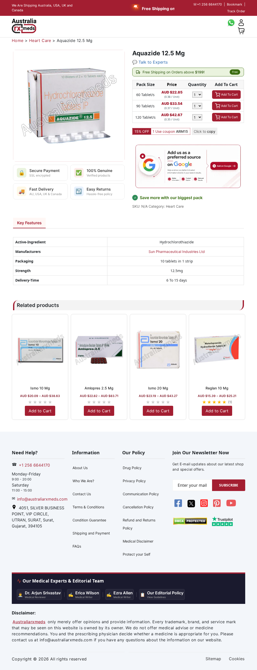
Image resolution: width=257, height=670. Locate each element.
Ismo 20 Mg (158, 388)
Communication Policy (141, 494)
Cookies (236, 658)
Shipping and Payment (91, 533)
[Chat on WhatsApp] (231, 22)
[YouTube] (231, 506)
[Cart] (241, 30)
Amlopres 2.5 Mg (99, 388)
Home (18, 40)
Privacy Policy (134, 481)
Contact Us (82, 494)
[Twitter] (191, 506)
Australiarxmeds (29, 621)
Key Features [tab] (29, 222)
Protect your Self (136, 554)
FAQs (77, 546)
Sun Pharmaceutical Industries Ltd (177, 251)
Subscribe (228, 485)
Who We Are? (83, 481)
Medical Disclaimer (138, 541)
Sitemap (213, 658)
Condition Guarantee (89, 520)
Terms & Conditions (88, 507)
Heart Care (40, 40)
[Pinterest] (217, 506)
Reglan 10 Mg (217, 388)
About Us (80, 468)
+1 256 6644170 (207, 4)
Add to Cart (40, 410)
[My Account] (241, 22)
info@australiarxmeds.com (42, 499)
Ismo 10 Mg (40, 388)
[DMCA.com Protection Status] (190, 521)
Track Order (236, 11)
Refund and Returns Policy (139, 524)
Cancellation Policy (138, 507)
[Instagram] (205, 506)
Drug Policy (132, 468)
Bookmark (234, 4)
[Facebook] (179, 506)
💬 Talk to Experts (150, 62)
